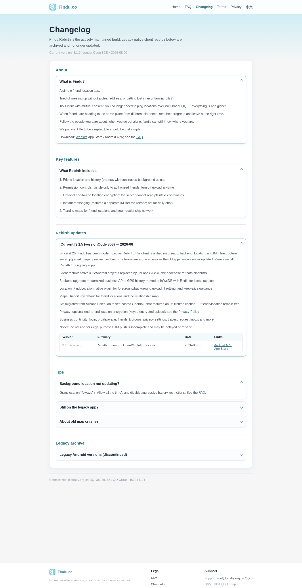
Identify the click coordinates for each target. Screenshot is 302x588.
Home (176, 7)
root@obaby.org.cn (230, 578)
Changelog (204, 7)
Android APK (223, 345)
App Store (221, 348)
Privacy (236, 7)
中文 (249, 7)
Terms (221, 7)
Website (81, 137)
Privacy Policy (188, 311)
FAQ (188, 7)
